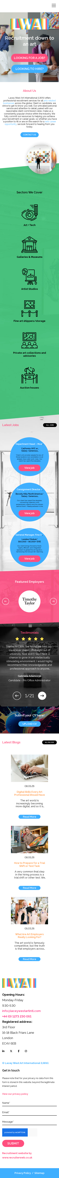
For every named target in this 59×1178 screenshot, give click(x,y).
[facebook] (18, 1051)
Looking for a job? (29, 58)
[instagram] (26, 1051)
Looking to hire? (30, 69)
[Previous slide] (5, 601)
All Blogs (49, 742)
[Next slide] (53, 601)
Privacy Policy (23, 1173)
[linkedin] (3, 1051)
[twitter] (11, 1051)
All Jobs (50, 425)
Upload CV (30, 723)
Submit (13, 1143)
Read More (29, 816)
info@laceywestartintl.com (21, 1011)
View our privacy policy (15, 1094)
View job (29, 468)
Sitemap (39, 1173)
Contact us (29, 135)
